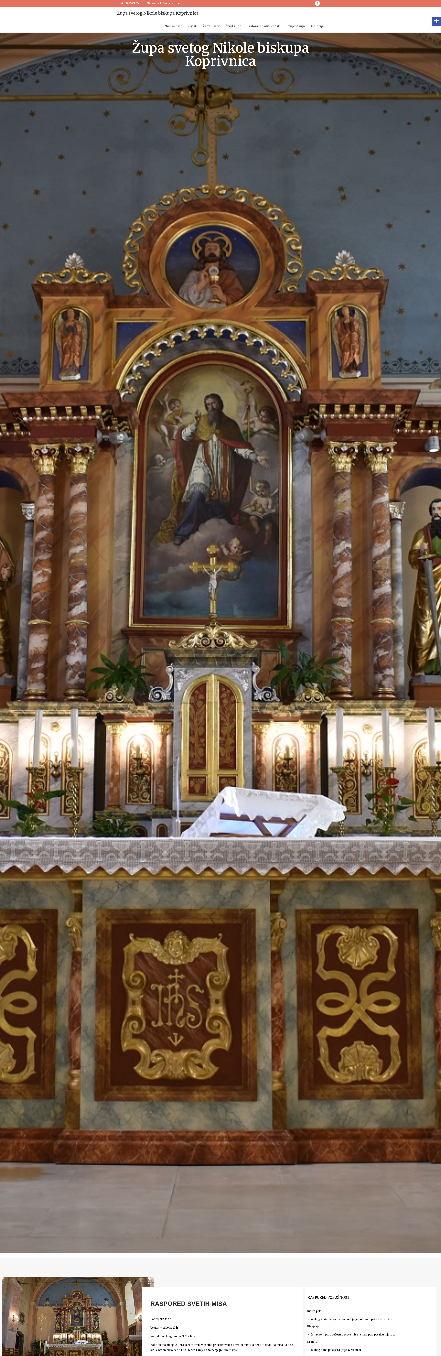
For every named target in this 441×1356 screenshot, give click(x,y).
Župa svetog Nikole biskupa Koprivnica (158, 13)
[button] (436, 21)
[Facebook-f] (317, 3)
